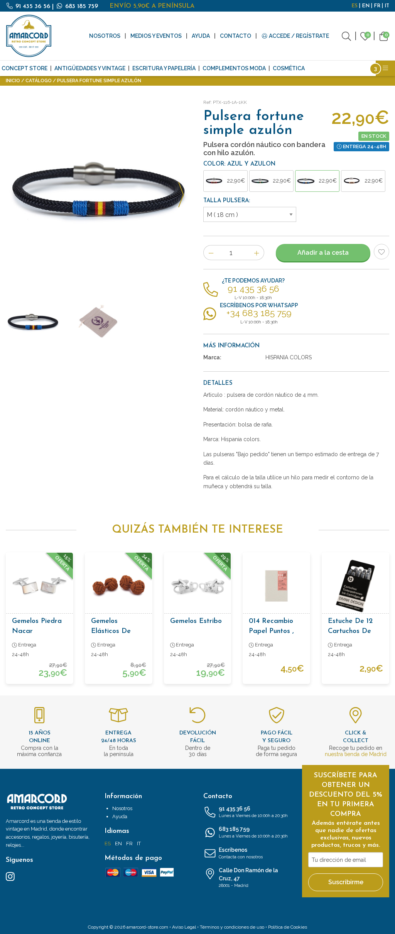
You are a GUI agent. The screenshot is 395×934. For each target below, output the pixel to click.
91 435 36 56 (33, 6)
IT (387, 5)
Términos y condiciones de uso (232, 927)
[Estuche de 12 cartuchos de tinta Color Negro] (355, 586)
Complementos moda (234, 68)
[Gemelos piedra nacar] (39, 586)
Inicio (13, 80)
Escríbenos (241, 853)
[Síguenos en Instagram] (10, 876)
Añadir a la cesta (323, 252)
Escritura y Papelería (164, 68)
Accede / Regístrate (298, 36)
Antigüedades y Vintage (89, 68)
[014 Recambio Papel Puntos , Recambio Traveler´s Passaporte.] (276, 586)
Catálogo (38, 80)
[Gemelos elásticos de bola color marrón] (118, 586)
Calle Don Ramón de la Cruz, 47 (248, 877)
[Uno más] (256, 252)
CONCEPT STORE (24, 68)
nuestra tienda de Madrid (356, 754)
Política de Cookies (287, 927)
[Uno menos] (210, 252)
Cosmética (289, 68)
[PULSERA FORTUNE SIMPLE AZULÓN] (99, 190)
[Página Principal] (29, 36)
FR (377, 5)
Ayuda (201, 36)
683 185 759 (80, 6)
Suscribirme (345, 882)
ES (354, 5)
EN (366, 5)
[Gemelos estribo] (197, 586)
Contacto (235, 36)
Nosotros (104, 36)
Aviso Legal (184, 927)
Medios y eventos (156, 36)
